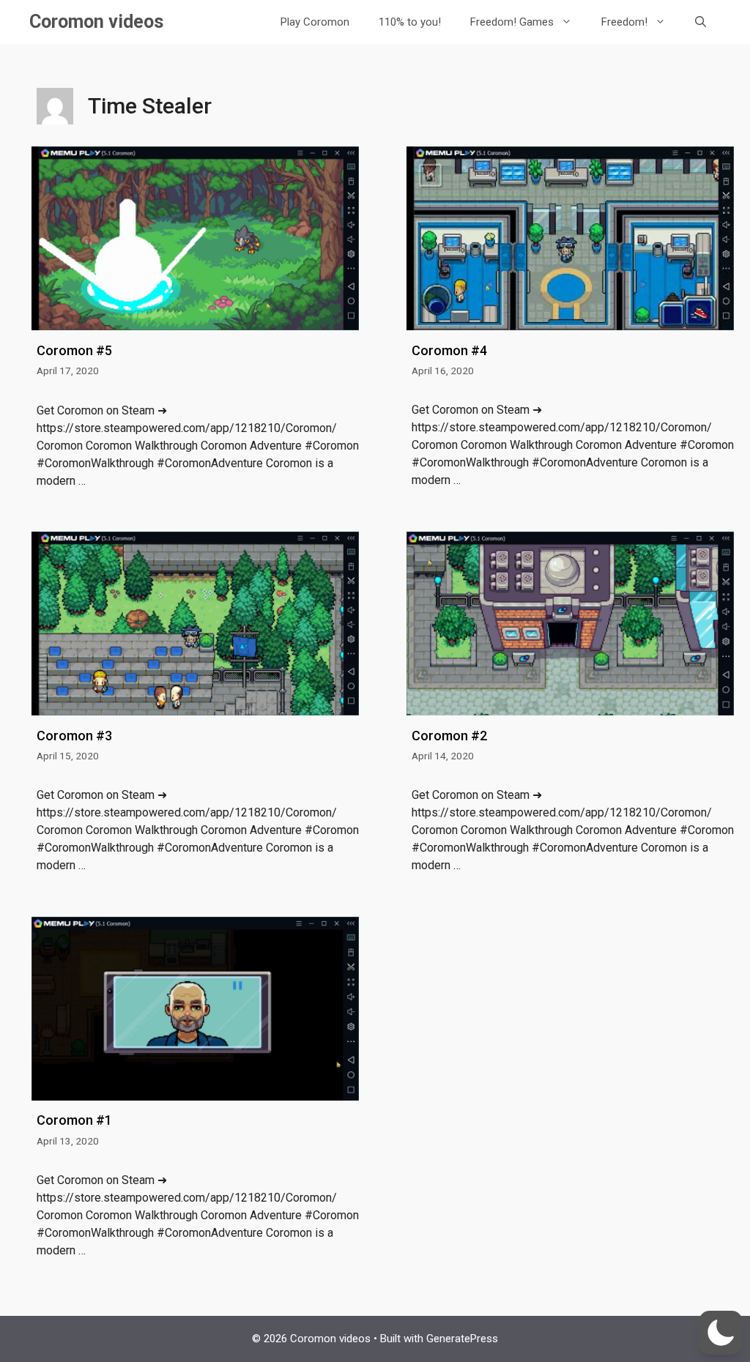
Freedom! (624, 22)
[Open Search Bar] (700, 22)
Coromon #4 (449, 350)
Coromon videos (96, 21)
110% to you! (410, 22)
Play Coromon (315, 22)
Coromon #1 (74, 1120)
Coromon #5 (74, 350)
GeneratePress (462, 1338)
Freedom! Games (512, 22)
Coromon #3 (74, 735)
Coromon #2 (449, 735)
